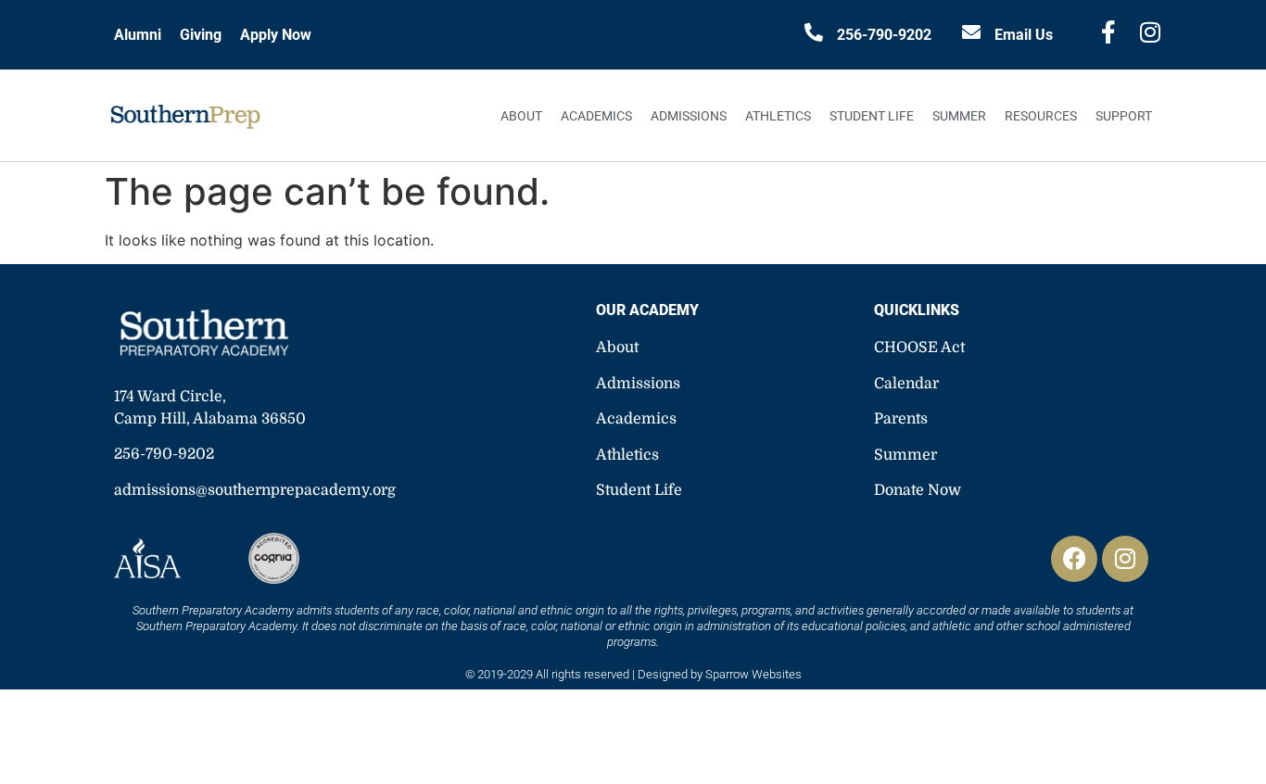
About (521, 115)
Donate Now (917, 490)
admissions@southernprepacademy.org (255, 490)
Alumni (137, 35)
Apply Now (275, 35)
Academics (596, 115)
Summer (959, 115)
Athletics (778, 115)
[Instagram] (1125, 559)
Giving (201, 35)
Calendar (906, 383)
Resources (1041, 115)
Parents (901, 419)
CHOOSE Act (919, 347)
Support (1123, 115)
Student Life (871, 115)
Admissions (689, 115)
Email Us (1023, 35)
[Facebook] (1074, 559)
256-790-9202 (884, 35)
